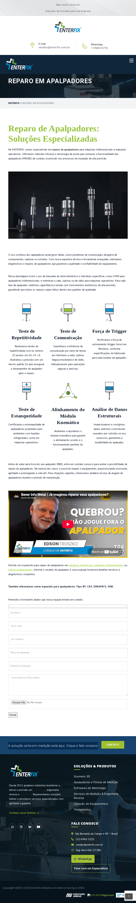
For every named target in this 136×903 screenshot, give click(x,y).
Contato (112, 744)
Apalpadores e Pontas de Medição (96, 782)
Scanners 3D (82, 776)
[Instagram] (21, 826)
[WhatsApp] (12, 826)
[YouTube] (38, 826)
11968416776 (99, 48)
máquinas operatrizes (81, 565)
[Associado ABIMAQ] (75, 895)
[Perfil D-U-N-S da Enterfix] (100, 895)
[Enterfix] (68, 27)
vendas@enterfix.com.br (54, 47)
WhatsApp (84, 858)
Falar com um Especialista (91, 868)
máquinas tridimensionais (108, 565)
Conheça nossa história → (24, 813)
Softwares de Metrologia (90, 788)
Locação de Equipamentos (91, 803)
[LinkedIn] (29, 826)
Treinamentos (82, 809)
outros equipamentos (20, 570)
